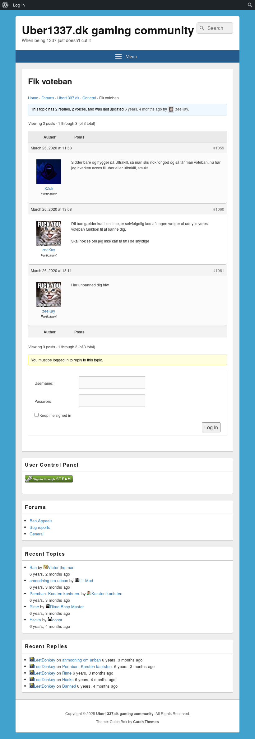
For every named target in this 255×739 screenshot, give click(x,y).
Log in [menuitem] (19, 4)
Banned (69, 686)
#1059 (218, 147)
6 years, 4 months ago (143, 108)
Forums (47, 97)
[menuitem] (5, 5)
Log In (211, 427)
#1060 (218, 209)
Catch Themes (146, 721)
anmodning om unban (49, 580)
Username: (44, 383)
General (89, 97)
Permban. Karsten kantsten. (55, 593)
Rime (34, 607)
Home (33, 97)
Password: (43, 401)
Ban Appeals (41, 521)
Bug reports (40, 527)
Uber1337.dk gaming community (108, 29)
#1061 (218, 270)
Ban (33, 567)
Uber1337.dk (68, 97)
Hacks (35, 620)
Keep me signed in (55, 415)
